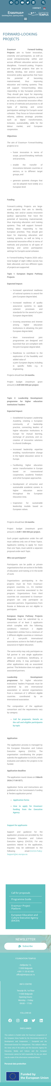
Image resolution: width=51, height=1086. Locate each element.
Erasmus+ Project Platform (20, 907)
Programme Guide (21, 899)
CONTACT (37, 8)
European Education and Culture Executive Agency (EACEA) (24, 917)
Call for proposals (20, 892)
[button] (43, 2)
